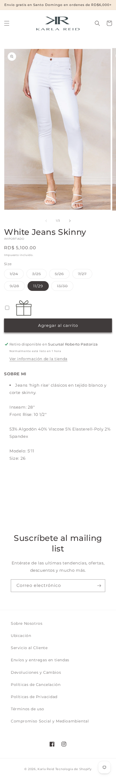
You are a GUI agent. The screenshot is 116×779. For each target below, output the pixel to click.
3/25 (39, 275)
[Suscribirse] (99, 585)
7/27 (85, 275)
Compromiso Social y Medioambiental (50, 721)
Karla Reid (45, 769)
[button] (7, 23)
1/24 (17, 275)
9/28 (17, 287)
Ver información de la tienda (38, 358)
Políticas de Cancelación (35, 684)
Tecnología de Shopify (73, 769)
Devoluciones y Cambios (36, 672)
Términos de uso (27, 708)
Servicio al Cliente (29, 647)
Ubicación (21, 635)
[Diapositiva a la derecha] (70, 221)
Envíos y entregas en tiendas (40, 660)
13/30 (65, 287)
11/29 (38, 286)
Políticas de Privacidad (34, 696)
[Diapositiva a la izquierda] (46, 221)
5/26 (62, 275)
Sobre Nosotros (26, 623)
